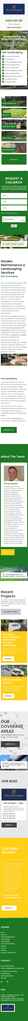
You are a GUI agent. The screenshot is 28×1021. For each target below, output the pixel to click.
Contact (3, 948)
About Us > (8, 552)
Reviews (3, 946)
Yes (16, 213)
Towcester (23, 335)
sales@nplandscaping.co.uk (14, 968)
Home (3, 932)
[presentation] (14, 219)
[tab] (9, 377)
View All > (9, 825)
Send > (14, 226)
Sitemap (3, 950)
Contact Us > (9, 430)
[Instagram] (17, 24)
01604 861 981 (14, 20)
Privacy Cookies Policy (8, 952)
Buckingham (14, 335)
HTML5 (14, 999)
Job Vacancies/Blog (7, 943)
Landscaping (5, 939)
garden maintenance (13, 328)
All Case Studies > (10, 611)
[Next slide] (24, 365)
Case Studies (5, 941)
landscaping (5, 330)
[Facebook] (11, 24)
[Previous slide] (3, 365)
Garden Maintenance (8, 937)
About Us (4, 935)
